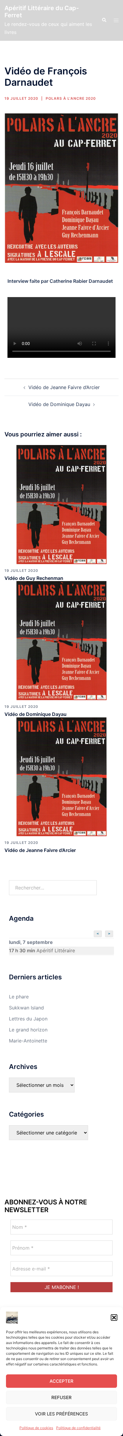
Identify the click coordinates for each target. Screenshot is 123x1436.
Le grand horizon (28, 1030)
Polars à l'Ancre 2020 (71, 98)
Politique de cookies (36, 1428)
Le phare (19, 997)
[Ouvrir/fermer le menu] (116, 20)
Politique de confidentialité (78, 1428)
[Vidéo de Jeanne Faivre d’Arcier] (61, 776)
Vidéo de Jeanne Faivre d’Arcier (64, 387)
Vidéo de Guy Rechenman (33, 578)
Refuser (61, 1397)
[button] (114, 1318)
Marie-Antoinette (28, 1041)
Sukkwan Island (26, 1008)
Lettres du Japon (28, 1019)
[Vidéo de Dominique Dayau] (61, 640)
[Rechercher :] (53, 887)
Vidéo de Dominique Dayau (59, 404)
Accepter (61, 1381)
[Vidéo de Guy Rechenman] (61, 504)
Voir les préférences (61, 1414)
